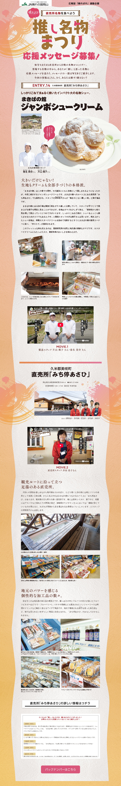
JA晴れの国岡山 (35, 3)
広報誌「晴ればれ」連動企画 (84, 3)
